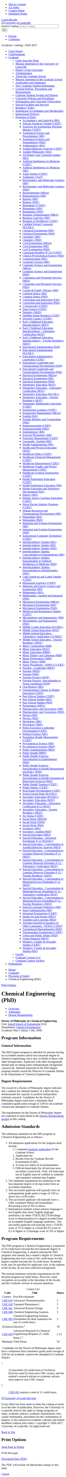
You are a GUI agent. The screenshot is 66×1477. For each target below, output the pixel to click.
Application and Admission (30, 82)
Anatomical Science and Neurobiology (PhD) (36, 141)
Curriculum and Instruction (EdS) (41, 299)
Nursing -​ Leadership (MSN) (39, 667)
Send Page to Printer (12, 1447)
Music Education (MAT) (36, 649)
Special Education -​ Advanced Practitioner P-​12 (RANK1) (39, 839)
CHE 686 (7, 1312)
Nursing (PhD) (31, 674)
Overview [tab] (14, 1008)
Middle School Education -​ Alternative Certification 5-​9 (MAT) (42, 635)
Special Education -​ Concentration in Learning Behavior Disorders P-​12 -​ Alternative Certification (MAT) (43, 863)
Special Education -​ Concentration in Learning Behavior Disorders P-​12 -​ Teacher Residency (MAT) (43, 872)
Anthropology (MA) (34, 145)
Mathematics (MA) (33, 592)
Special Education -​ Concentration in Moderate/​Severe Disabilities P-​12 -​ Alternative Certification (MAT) (43, 891)
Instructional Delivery (27, 114)
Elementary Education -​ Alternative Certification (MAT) (42, 389)
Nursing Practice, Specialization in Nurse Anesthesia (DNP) (42, 682)
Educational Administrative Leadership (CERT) (38, 358)
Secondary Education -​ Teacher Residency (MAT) (40, 811)
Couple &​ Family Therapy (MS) (40, 290)
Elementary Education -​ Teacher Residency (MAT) (40, 399)
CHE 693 (7, 1334)
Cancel (5, 1473)
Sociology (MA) (32, 828)
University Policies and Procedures (34, 98)
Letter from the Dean (27, 60)
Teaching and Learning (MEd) (39, 919)
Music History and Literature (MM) (42, 655)
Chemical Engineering (28, 1027)
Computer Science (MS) (36, 262)
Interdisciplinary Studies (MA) (39, 542)
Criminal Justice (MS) (35, 293)
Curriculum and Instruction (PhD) (41, 302)
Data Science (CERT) (35, 309)
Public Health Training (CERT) (40, 784)
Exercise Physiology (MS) (37, 435)
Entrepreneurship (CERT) (37, 425)
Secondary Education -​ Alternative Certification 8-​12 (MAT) (42, 805)
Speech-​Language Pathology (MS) (42, 907)
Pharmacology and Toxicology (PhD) (43, 712)
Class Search (15, 51)
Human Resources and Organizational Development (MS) (42, 512)
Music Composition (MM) (37, 645)
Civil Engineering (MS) (36, 246)
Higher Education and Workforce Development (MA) (41, 490)
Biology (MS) (30, 199)
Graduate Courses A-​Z (28, 957)
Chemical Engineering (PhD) (39, 233)
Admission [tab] (14, 1011)
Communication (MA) (35, 258)
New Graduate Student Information (35, 85)
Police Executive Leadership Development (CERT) (38, 729)
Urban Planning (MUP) (36, 938)
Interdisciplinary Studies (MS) (39, 545)
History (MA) (30, 494)
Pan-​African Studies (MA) (37, 699)
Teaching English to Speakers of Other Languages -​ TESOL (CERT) (42, 924)
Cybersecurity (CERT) (35, 306)
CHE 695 (7, 1319)
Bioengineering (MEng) (36, 192)
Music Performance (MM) (37, 658)
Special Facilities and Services (32, 104)
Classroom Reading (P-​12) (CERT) (42, 252)
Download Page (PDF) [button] (14, 1458)
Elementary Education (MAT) (39, 384)
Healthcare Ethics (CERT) (37, 453)
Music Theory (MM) (34, 661)
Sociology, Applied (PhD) (37, 831)
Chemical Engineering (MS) (38, 230)
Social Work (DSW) (34, 822)
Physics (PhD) (31, 718)
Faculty (19, 954)
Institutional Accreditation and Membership (39, 110)
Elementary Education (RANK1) (41, 394)
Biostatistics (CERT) (34, 205)
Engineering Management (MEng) (42, 413)
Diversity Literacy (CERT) (37, 318)
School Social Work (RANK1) (40, 793)
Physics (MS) (30, 715)
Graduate (13, 57)
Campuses (14, 39)
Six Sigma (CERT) (33, 815)
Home (11, 969)
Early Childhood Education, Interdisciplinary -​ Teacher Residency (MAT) (43, 340)
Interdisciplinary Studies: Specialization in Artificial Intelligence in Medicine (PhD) (40, 561)
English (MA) (30, 416)
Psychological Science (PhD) (39, 746)
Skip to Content (17, 4)
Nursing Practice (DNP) (36, 677)
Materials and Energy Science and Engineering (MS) (41, 588)
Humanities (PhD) (33, 520)
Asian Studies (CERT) (35, 173)
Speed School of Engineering (24, 1024)
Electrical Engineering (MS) (38, 378)
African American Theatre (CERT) (42, 123)
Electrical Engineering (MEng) (40, 375)
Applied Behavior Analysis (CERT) (42, 148)
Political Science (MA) (35, 734)
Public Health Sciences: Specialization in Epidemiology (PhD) (40, 759)
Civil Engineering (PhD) (36, 249)
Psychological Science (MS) (38, 743)
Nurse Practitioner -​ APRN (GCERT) (43, 664)
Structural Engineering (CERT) (40, 913)
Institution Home (17, 13)
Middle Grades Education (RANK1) (43, 627)
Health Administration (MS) (38, 444)
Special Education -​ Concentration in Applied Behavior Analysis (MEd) (43, 846)
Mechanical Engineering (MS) (39, 605)
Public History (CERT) (35, 787)
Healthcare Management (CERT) (41, 463)
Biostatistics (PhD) (33, 211)
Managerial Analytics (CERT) (39, 582)
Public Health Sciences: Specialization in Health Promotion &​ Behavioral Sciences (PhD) (43, 778)
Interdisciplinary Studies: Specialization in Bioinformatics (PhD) (40, 570)
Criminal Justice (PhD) (35, 296)
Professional (15, 963)
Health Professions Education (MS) (42, 485)
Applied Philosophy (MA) (37, 151)
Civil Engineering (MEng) (37, 243)
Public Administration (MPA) (39, 749)
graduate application (39, 1149)
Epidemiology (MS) (34, 431)
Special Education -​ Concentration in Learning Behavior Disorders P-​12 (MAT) (43, 853)
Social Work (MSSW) (35, 819)
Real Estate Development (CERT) (41, 790)
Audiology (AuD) (33, 177)
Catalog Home (16, 10)
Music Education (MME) (37, 652)
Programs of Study (25, 117)
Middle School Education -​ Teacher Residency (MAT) (42, 641)
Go (4, 30)
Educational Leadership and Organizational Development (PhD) (42, 371)
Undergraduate (16, 54)
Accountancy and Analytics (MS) (41, 120)
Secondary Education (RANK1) (40, 796)
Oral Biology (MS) (33, 686)
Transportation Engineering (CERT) (42, 932)
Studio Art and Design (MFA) (39, 916)
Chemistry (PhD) (32, 239)
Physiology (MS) (32, 721)
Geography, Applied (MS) (37, 441)
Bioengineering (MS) (34, 195)
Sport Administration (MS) (37, 910)
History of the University (29, 70)
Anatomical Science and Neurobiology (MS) (36, 134)
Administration (23, 73)
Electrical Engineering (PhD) (39, 381)
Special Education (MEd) (37, 834)
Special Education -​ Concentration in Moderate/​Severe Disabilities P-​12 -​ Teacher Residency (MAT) (43, 900)
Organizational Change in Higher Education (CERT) (41, 691)
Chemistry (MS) (31, 236)
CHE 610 (7, 1300)
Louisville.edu (9, 19)
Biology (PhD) (31, 202)
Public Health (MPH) (34, 752)
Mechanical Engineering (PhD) (40, 608)
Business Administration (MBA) (40, 214)
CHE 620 (7, 1304)
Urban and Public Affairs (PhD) (40, 935)
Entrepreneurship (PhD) (36, 428)
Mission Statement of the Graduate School (38, 79)
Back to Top (8, 1432)
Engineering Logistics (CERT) (39, 409)
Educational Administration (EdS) (41, 346)
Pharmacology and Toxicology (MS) (43, 708)
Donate (12, 36)
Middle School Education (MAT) (41, 630)
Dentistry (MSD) (32, 312)
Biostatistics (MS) (32, 208)
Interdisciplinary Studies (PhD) (40, 548)
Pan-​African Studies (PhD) (37, 702)
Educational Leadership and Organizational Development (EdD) (42, 364)
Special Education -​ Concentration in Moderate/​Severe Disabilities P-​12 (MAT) (43, 882)
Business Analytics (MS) (36, 217)
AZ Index (13, 7)
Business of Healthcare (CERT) (40, 221)
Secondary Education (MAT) (39, 800)
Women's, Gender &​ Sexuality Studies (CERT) (39, 943)
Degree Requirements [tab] (20, 1015)
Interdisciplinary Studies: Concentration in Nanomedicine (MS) (43, 553)
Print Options (8, 985)
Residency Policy (25, 107)
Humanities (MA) (32, 516)
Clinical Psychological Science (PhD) (43, 255)
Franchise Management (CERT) (40, 438)
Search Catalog (9, 26)
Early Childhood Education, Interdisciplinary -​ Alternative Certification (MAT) (39, 331)
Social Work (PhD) (33, 825)
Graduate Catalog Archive (30, 960)
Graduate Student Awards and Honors (36, 95)
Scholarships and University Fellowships (38, 101)
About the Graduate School (30, 76)
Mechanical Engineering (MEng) (41, 601)
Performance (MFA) (34, 705)
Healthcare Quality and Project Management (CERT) (40, 468)
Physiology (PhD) (33, 724)
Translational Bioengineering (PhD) (42, 929)
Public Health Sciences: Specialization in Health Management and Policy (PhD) (43, 768)
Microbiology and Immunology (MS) (43, 617)
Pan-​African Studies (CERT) (39, 696)
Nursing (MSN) (31, 671)
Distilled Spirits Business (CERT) (41, 315)
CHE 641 (7, 1308)
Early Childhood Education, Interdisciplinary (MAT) (38, 323)
